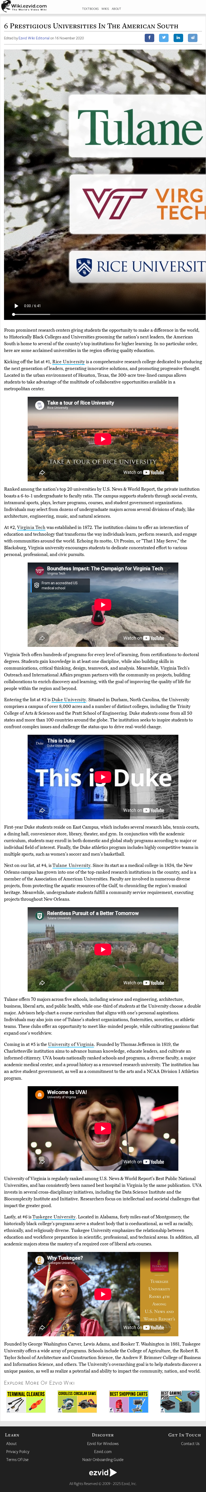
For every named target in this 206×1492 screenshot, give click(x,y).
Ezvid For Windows (103, 1443)
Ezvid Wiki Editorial (34, 38)
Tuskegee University (54, 1217)
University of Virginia (71, 1044)
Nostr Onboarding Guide (103, 1459)
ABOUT (116, 9)
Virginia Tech (31, 527)
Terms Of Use (17, 1459)
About (11, 1443)
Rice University (68, 361)
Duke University (69, 699)
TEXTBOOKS (90, 9)
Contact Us (190, 1443)
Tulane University (71, 865)
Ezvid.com (103, 1451)
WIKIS (105, 9)
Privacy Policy (17, 1451)
